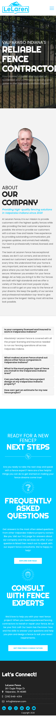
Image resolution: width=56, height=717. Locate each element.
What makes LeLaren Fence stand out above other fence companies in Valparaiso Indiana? (26, 360)
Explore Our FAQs (28, 561)
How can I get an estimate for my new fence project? (25, 391)
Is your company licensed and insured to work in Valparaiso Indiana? (27, 330)
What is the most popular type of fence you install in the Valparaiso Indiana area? (26, 371)
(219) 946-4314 (13, 696)
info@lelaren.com (16, 701)
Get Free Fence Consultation (28, 648)
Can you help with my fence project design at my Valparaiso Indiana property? (24, 382)
